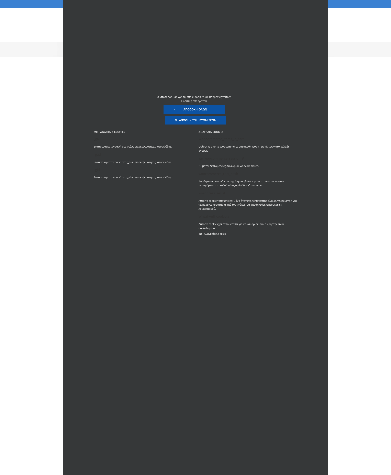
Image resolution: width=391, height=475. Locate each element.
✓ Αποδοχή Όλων (194, 109)
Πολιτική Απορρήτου (194, 101)
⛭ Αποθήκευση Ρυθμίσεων (195, 120)
